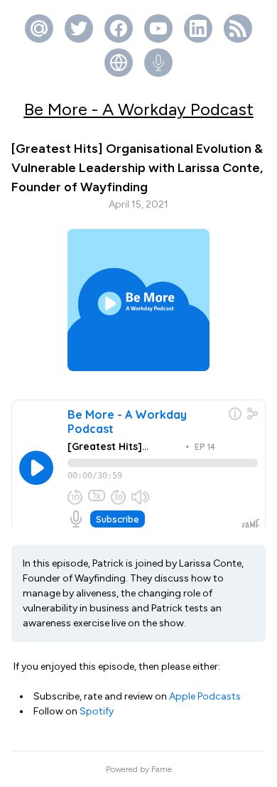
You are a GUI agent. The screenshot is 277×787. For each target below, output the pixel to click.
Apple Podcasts (205, 696)
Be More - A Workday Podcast (139, 109)
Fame (161, 769)
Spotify (97, 711)
